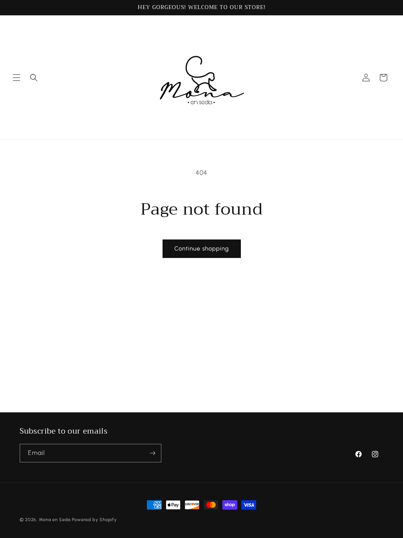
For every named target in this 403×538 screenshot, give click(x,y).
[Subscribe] (152, 453)
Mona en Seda (54, 519)
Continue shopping (201, 248)
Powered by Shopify (94, 519)
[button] (16, 77)
